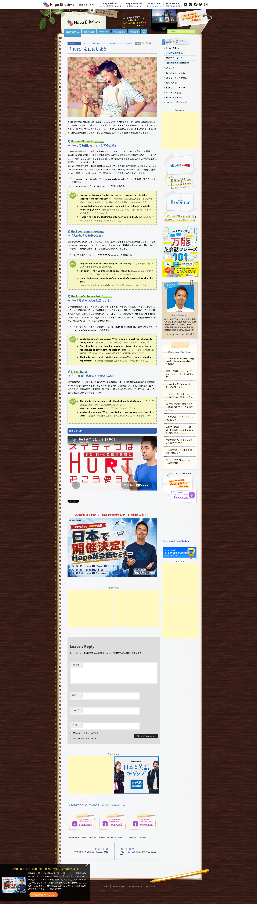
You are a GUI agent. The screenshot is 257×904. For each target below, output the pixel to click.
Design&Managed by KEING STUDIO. (145, 891)
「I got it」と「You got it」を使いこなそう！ (179, 385)
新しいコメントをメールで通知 (85, 733)
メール (75, 710)
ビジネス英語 (172, 48)
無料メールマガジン (135, 886)
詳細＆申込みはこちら (43, 894)
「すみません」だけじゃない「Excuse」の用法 (90, 852)
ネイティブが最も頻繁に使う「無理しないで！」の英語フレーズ (179, 406)
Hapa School (110, 4)
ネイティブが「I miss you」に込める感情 (179, 461)
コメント (76, 664)
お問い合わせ (150, 886)
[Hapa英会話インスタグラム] (172, 20)
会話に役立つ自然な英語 (107, 43)
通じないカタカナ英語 (176, 77)
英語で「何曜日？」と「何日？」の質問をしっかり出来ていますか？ (179, 429)
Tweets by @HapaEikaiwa (175, 541)
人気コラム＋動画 (125, 43)
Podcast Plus (173, 4)
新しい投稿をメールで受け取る (85, 738)
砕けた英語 (171, 82)
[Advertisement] (90, 608)
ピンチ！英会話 (173, 92)
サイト (75, 724)
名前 (74, 695)
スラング (170, 67)
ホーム (106, 886)
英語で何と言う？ (174, 57)
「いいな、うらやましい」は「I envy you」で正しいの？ (179, 395)
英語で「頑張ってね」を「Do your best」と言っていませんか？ (180, 374)
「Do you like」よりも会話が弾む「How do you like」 (138, 853)
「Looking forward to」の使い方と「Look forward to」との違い (180, 361)
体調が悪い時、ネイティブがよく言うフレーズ (179, 441)
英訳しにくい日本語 (175, 87)
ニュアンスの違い (89, 43)
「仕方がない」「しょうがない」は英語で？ (179, 451)
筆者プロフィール (118, 886)
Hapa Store (154, 4)
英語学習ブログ (86, 4)
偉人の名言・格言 (174, 97)
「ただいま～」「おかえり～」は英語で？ (180, 418)
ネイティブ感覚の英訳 (176, 102)
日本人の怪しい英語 (175, 72)
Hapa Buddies (134, 4)
